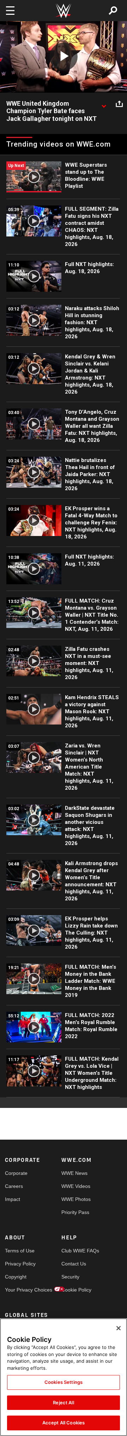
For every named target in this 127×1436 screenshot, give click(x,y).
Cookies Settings (63, 1382)
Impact (12, 1199)
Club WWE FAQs (75, 1250)
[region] (63, 1377)
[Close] (118, 1328)
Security (70, 1277)
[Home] (63, 10)
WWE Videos (75, 1186)
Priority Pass (75, 1212)
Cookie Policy (75, 1290)
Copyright (15, 1277)
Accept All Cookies (63, 1422)
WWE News (74, 1173)
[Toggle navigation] (10, 10)
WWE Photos (75, 1199)
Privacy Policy (19, 1263)
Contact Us (73, 1263)
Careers (14, 1186)
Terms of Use (19, 1250)
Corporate (16, 1173)
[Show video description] (103, 104)
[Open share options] (119, 104)
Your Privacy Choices (19, 1290)
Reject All (63, 1402)
